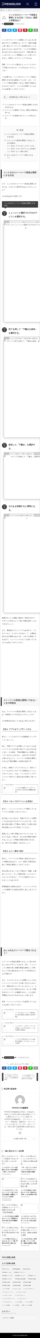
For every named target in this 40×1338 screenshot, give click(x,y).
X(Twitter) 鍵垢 (27, 1285)
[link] (20, 1133)
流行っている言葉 (27, 1305)
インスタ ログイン (7, 1302)
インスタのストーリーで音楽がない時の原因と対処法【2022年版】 (25, 1014)
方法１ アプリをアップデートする (22, 146)
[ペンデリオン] (11, 4)
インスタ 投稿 (6, 1305)
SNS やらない (6, 1269)
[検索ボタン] (28, 4)
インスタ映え (16, 1305)
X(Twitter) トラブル (7, 1275)
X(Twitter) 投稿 (17, 1282)
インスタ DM (5, 1288)
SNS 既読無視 (16, 1269)
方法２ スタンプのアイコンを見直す (23, 149)
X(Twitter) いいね (6, 1272)
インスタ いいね (16, 1288)
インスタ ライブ (21, 1298)
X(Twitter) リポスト (7, 1279)
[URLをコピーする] (36, 30)
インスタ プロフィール (8, 1298)
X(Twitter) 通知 (17, 1285)
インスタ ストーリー (23, 1057)
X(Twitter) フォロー (20, 1275)
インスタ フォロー (7, 1295)
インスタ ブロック (20, 1295)
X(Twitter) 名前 (6, 1282)
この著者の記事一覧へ (20, 1138)
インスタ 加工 (18, 1302)
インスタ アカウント (28, 1288)
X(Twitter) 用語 (6, 1285)
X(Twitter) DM (26, 1269)
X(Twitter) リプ (32, 1275)
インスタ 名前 (29, 1302)
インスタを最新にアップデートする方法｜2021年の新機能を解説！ (25, 790)
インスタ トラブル (21, 1292)
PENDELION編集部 (20, 1108)
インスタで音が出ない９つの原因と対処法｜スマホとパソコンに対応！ (25, 1041)
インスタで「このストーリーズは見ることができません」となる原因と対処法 (25, 1028)
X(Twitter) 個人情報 (20, 1279)
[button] (4, 30)
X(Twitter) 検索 (27, 1282)
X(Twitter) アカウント (19, 1272)
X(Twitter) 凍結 (32, 1279)
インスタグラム (9, 23)
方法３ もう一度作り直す (19, 151)
